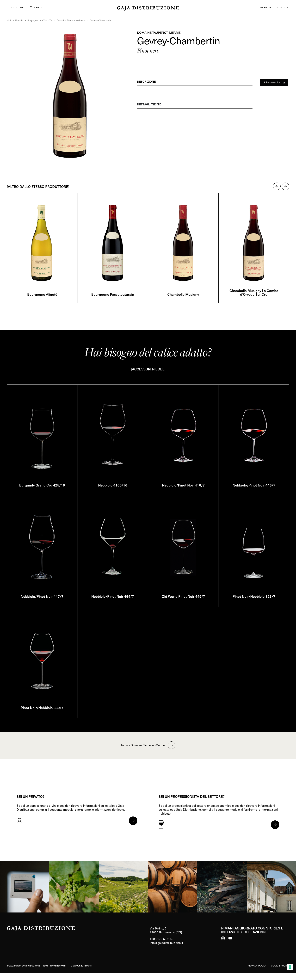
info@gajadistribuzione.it (166, 942)
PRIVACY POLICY (257, 965)
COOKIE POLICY (280, 965)
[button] (277, 186)
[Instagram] (223, 938)
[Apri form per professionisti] (275, 824)
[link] (24, 886)
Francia (19, 20)
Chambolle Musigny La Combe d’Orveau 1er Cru (112, 292)
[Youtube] (230, 938)
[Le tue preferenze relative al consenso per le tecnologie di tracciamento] (290, 967)
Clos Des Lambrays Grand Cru (254, 294)
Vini (9, 20)
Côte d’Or (47, 20)
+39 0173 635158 (161, 938)
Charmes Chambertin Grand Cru (183, 294)
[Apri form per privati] (133, 820)
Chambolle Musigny (42, 294)
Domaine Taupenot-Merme (71, 20)
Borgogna (32, 20)
